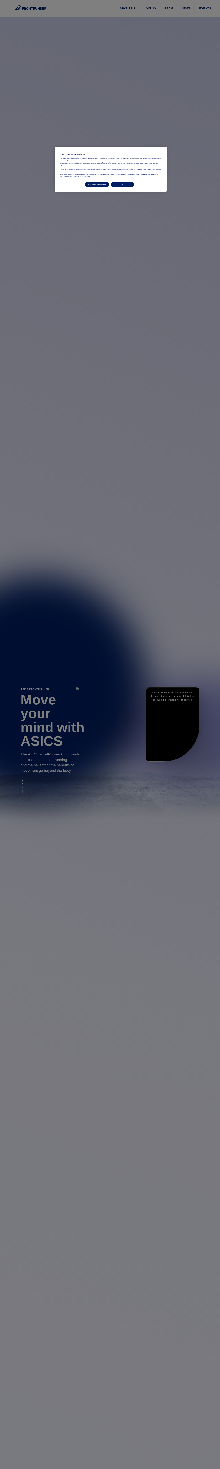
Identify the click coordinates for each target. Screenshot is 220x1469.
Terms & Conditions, (141, 174)
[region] (111, 169)
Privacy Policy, (122, 174)
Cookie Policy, (131, 174)
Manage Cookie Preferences (97, 184)
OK (122, 184)
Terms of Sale (154, 174)
